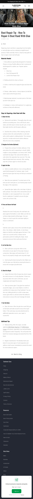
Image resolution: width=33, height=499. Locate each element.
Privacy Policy (6, 396)
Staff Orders (6, 392)
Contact (5, 400)
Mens (4, 455)
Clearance (5, 441)
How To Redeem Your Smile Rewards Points (14, 433)
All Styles (5, 467)
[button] (3, 6)
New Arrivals (6, 437)
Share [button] (4, 44)
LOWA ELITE (6, 388)
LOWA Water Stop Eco (13, 327)
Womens (5, 459)
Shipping (5, 369)
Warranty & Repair (8, 381)
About (4, 471)
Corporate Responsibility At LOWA (12, 430)
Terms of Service (7, 404)
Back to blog (18, 354)
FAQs (4, 366)
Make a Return (7, 377)
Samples (5, 445)
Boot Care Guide (7, 414)
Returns (5, 373)
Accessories (6, 463)
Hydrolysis (6, 426)
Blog (4, 474)
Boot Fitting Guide (8, 418)
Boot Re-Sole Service (8, 385)
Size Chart (6, 422)
